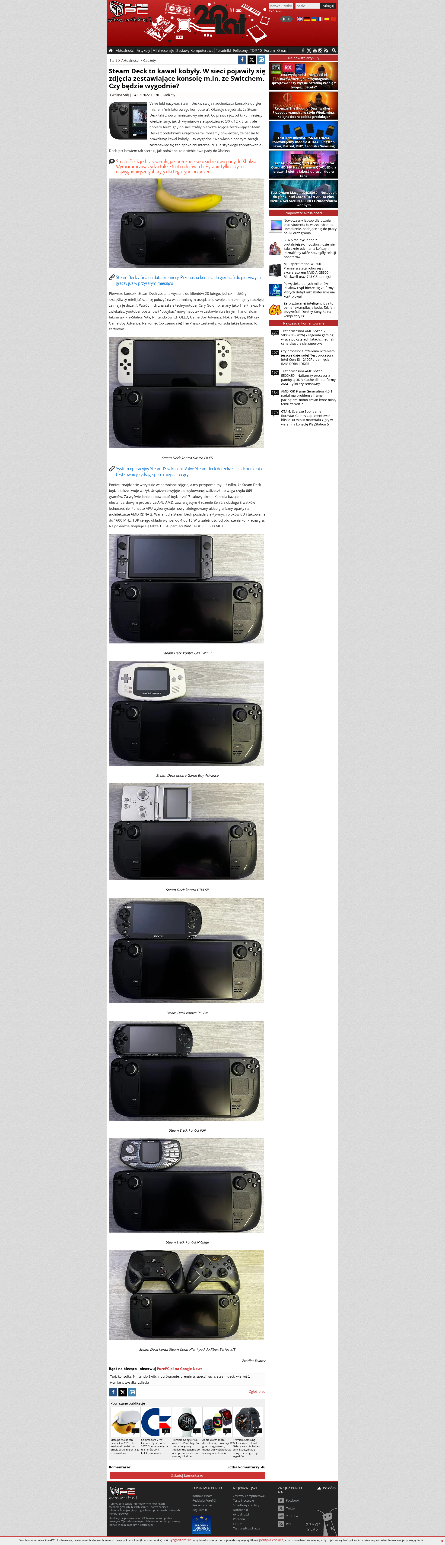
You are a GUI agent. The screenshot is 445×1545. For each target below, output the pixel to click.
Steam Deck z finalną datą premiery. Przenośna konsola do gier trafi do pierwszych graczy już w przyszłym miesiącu (188, 280)
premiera (188, 1376)
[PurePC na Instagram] (320, 50)
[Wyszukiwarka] (334, 50)
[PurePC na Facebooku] (303, 50)
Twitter (291, 1508)
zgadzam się (182, 1540)
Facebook (292, 1500)
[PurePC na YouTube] (315, 50)
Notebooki (240, 1510)
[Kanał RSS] (326, 50)
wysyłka (131, 1382)
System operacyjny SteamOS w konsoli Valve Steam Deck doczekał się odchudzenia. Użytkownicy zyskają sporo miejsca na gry (189, 471)
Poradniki (223, 50)
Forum (269, 50)
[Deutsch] (307, 19)
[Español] (327, 19)
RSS (288, 1524)
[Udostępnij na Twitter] (252, 59)
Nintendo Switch (146, 1376)
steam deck (226, 1376)
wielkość (242, 1376)
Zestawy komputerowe (249, 1496)
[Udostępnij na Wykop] (261, 59)
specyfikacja (206, 1376)
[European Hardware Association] (202, 1524)
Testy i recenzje (243, 1500)
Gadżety (149, 60)
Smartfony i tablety (246, 1505)
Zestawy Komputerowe (194, 50)
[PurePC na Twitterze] (309, 50)
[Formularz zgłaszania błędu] (321, 1523)
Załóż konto (276, 11)
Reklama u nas (202, 1505)
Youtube (292, 1516)
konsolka (124, 1376)
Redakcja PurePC (204, 1500)
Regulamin (199, 1510)
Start (113, 60)
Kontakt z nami (202, 1496)
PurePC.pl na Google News (179, 1368)
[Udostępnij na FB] (242, 59)
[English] (300, 19)
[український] (314, 19)
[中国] (333, 19)
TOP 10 (256, 50)
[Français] (320, 19)
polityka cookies (271, 1540)
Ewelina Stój (119, 95)
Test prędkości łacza (246, 1528)
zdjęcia (143, 1382)
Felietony (240, 50)
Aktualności (130, 60)
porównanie (169, 1376)
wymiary (116, 1382)
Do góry (329, 1488)
